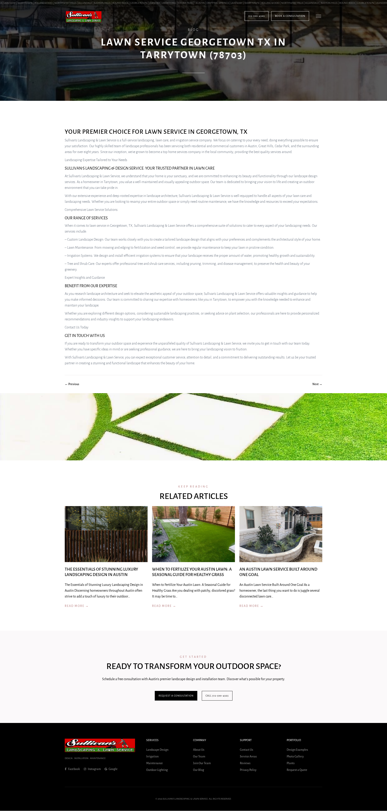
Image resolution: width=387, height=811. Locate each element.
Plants (291, 763)
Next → (317, 384)
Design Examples (297, 750)
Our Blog (198, 770)
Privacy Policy (248, 770)
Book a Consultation (290, 16)
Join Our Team (202, 763)
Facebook (74, 769)
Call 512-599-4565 (217, 695)
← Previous (72, 384)
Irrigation (152, 756)
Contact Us (246, 750)
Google (113, 769)
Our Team (199, 756)
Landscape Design (157, 750)
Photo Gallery (295, 756)
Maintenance (154, 763)
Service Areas (248, 756)
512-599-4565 (256, 16)
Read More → (77, 606)
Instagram (94, 769)
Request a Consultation (176, 695)
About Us (198, 750)
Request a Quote (297, 770)
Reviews (245, 763)
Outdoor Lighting (157, 770)
